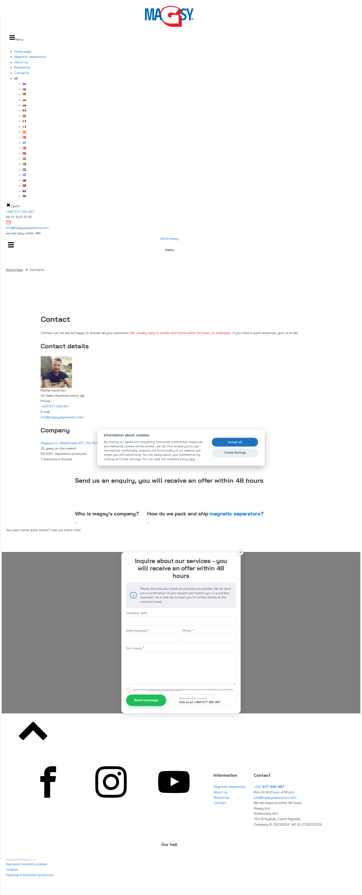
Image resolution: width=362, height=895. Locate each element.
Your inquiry (135, 648)
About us (21, 62)
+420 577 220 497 (20, 211)
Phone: (188, 630)
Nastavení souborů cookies (26, 864)
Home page (22, 51)
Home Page (14, 270)
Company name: (137, 613)
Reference (22, 67)
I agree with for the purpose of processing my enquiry (182, 689)
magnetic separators (235, 513)
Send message (146, 700)
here (192, 459)
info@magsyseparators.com (27, 228)
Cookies (12, 869)
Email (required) (137, 630)
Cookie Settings (235, 452)
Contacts (21, 73)
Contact (220, 803)
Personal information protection (30, 875)
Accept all (235, 442)
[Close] (240, 552)
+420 (269, 786)
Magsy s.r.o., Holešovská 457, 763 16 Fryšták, (87, 443)
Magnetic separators (30, 57)
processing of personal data (164, 689)
